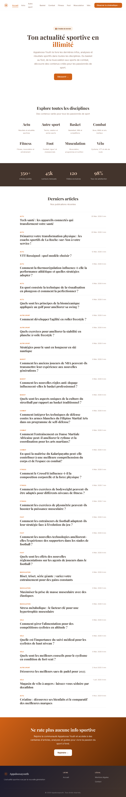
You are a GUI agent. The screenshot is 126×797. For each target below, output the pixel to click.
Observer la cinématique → (108, 5)
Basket (42, 5)
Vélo (88, 5)
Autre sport (30, 5)
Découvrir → (63, 77)
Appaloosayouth (19, 773)
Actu (23, 5)
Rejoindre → (63, 752)
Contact (98, 782)
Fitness (61, 5)
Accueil (15, 5)
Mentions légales (102, 777)
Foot (69, 5)
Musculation (79, 5)
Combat (51, 5)
